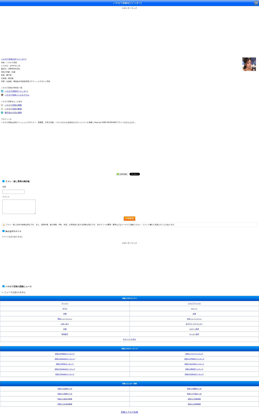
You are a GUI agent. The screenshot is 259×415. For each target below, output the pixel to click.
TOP (256, 3)
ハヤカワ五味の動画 (13, 109)
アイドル (65, 303)
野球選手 (65, 334)
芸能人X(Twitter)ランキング (194, 359)
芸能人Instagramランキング (65, 359)
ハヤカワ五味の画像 (13, 105)
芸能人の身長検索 (194, 404)
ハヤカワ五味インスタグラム (17, 95)
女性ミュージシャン (194, 319)
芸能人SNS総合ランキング (65, 354)
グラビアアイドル (194, 303)
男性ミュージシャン (65, 319)
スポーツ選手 (194, 329)
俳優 (65, 314)
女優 (194, 314)
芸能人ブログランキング (194, 354)
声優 (65, 329)
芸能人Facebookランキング (65, 369)
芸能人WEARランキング (194, 369)
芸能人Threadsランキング (64, 374)
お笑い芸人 (65, 324)
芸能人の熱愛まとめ (65, 394)
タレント (194, 309)
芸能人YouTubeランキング (194, 364)
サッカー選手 (194, 334)
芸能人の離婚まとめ (194, 389)
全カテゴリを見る (129, 339)
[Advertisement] (129, 151)
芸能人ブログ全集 (129, 412)
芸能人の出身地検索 (65, 404)
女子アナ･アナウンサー (194, 324)
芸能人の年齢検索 (194, 399)
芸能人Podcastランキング (194, 374)
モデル (64, 309)
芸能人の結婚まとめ (65, 389)
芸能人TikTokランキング (65, 364)
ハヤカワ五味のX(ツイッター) (13, 59)
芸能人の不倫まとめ (194, 394)
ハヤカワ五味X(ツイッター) (16, 91)
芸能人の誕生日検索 (65, 399)
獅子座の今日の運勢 (13, 113)
